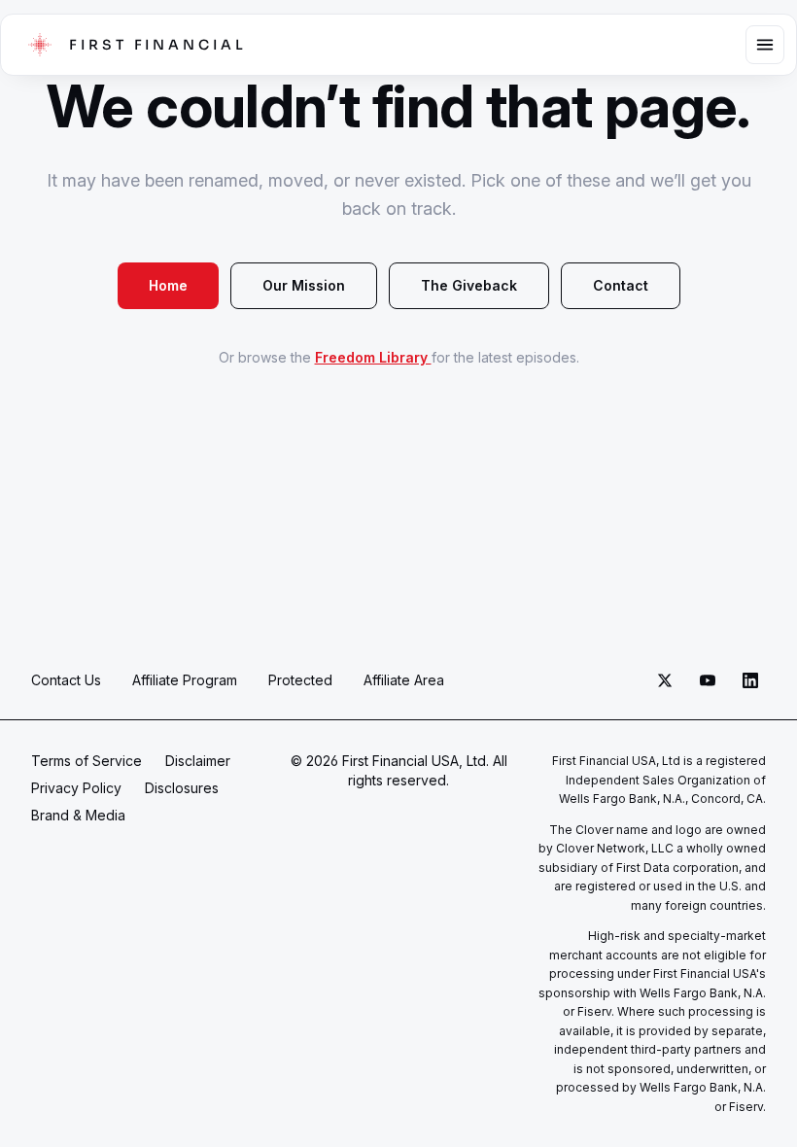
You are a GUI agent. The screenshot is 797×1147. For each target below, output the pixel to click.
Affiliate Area (404, 680)
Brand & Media (78, 815)
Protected (300, 680)
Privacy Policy (76, 788)
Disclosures (182, 788)
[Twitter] (664, 680)
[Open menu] (764, 44)
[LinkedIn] (750, 680)
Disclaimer (197, 760)
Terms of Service (86, 760)
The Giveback (469, 285)
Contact (620, 285)
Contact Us (66, 680)
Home (168, 285)
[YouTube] (707, 680)
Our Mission (303, 285)
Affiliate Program (184, 680)
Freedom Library (373, 357)
